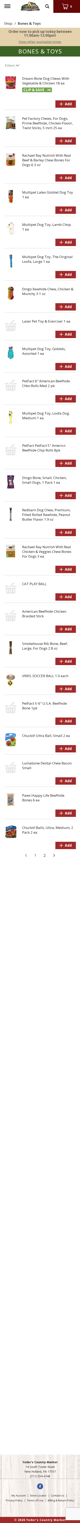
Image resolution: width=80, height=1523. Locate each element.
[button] (65, 104)
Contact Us (57, 1495)
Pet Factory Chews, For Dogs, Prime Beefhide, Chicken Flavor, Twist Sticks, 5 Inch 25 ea (47, 123)
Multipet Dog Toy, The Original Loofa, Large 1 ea (47, 259)
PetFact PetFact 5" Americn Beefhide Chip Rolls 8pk (43, 448)
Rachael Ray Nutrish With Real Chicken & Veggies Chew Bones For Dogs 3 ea (46, 552)
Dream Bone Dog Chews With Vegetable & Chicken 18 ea (45, 80)
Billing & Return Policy (61, 1500)
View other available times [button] (40, 41)
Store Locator (38, 1495)
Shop (8, 23)
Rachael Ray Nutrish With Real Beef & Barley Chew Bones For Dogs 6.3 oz (46, 160)
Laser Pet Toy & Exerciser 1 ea (46, 321)
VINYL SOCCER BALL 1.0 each (45, 675)
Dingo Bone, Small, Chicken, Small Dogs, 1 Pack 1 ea (44, 480)
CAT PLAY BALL (34, 583)
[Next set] (54, 855)
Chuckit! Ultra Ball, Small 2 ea (46, 735)
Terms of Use (35, 1500)
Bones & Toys (29, 23)
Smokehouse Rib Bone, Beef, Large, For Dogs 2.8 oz (45, 646)
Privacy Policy (14, 1500)
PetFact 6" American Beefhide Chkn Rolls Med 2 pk (46, 383)
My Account (18, 1495)
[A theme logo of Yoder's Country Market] (30, 5)
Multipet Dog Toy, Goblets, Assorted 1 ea (44, 351)
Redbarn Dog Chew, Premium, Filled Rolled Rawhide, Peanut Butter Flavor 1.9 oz (46, 515)
